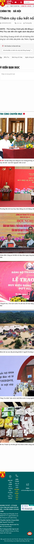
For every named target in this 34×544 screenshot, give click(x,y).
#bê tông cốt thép (17, 57)
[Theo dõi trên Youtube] (16, 2)
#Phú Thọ (6, 57)
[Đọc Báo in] (22, 2)
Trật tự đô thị (14, 6)
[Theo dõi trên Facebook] (13, 2)
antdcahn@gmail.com (27, 490)
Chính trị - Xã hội (26, 6)
